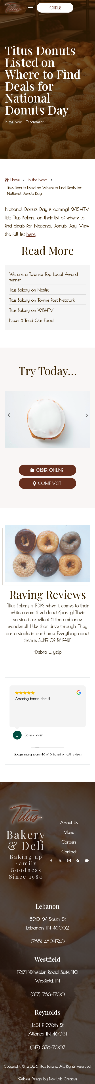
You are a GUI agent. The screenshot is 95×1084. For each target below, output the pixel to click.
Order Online (49, 470)
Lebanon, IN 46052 (47, 928)
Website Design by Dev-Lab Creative (47, 1078)
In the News (13, 122)
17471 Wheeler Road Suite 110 (47, 972)
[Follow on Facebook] (51, 860)
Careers (68, 841)
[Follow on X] (60, 860)
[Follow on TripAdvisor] (86, 860)
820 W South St (48, 919)
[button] (9, 415)
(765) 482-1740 (47, 941)
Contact (68, 851)
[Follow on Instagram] (68, 860)
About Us (69, 822)
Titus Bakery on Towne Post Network (42, 300)
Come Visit (49, 483)
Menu (69, 832)
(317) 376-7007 (47, 1047)
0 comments (35, 122)
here (31, 234)
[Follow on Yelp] (77, 860)
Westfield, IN (47, 981)
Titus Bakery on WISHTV (31, 310)
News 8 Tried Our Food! (32, 320)
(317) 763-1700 (47, 994)
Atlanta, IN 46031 (47, 1034)
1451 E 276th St (47, 1025)
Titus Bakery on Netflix (29, 289)
